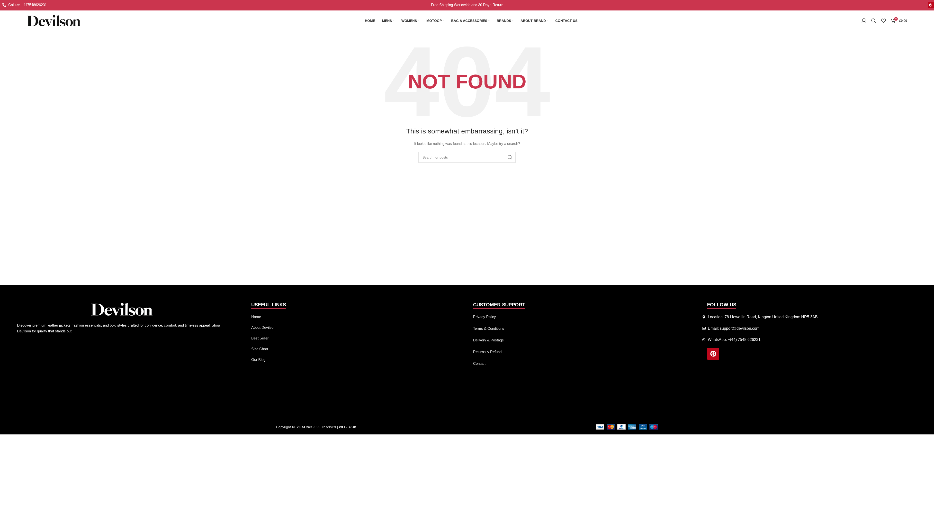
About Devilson (263, 327)
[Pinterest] (931, 5)
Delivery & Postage (488, 340)
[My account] (864, 21)
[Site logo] (54, 20)
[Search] (874, 21)
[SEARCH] (510, 157)
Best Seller (260, 338)
